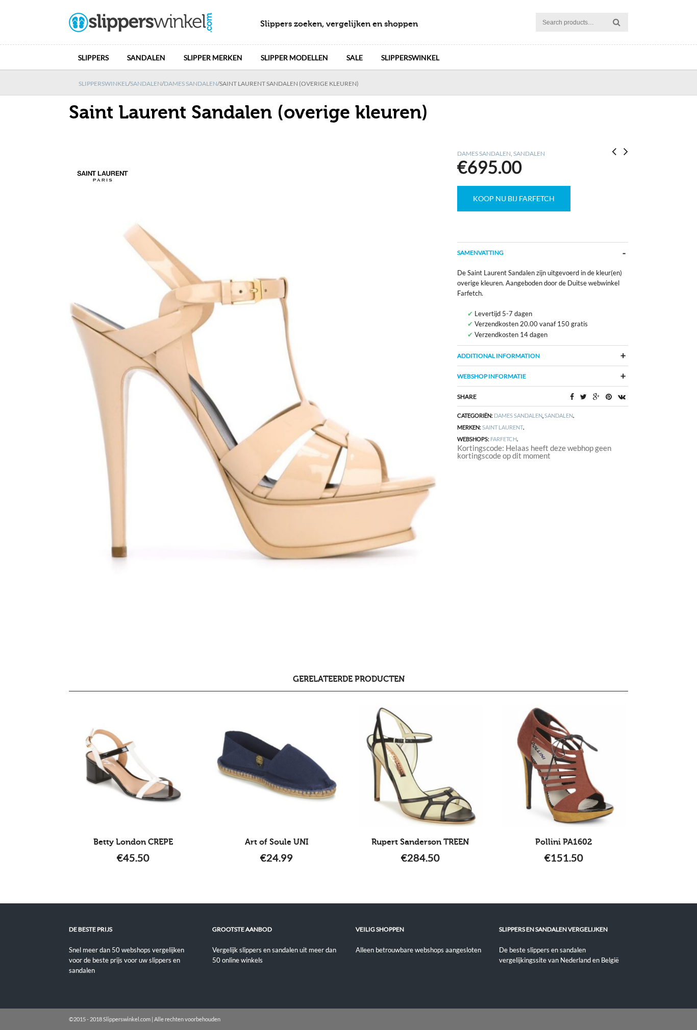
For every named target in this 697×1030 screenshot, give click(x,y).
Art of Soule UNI (276, 842)
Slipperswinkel (410, 57)
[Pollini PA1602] (563, 765)
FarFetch (503, 439)
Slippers (93, 57)
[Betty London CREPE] (133, 765)
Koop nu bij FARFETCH (514, 198)
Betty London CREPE (133, 842)
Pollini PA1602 (563, 842)
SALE (354, 57)
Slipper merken (213, 57)
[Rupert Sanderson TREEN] (420, 765)
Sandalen (146, 57)
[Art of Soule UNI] (276, 765)
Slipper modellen (294, 57)
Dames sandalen (190, 83)
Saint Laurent (502, 427)
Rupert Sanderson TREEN (420, 842)
